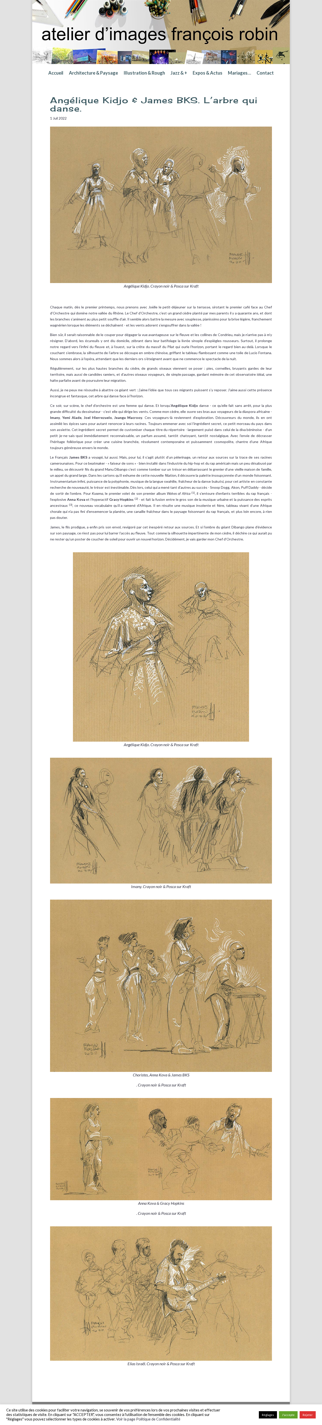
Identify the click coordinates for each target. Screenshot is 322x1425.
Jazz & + (179, 73)
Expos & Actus (207, 73)
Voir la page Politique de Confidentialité (148, 1419)
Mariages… (239, 73)
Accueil (55, 73)
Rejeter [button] (308, 1414)
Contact (265, 73)
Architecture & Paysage (93, 73)
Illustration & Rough (144, 73)
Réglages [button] (268, 1414)
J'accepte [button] (288, 1414)
